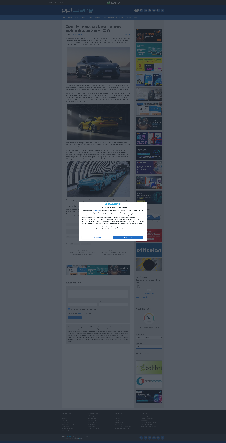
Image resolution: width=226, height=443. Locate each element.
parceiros (97, 210)
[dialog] (113, 221)
